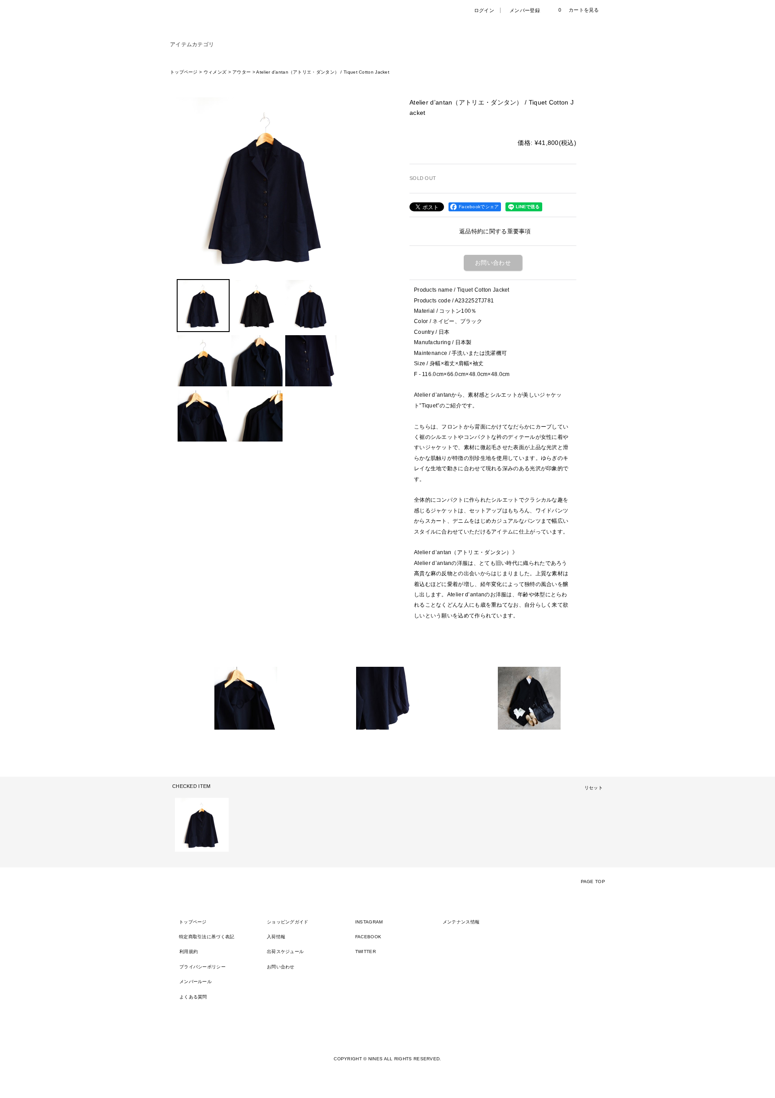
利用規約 (188, 951)
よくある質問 (193, 996)
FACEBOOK (368, 936)
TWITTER (365, 951)
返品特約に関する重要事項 (495, 231)
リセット (593, 787)
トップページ (193, 921)
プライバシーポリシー (202, 966)
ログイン (484, 10)
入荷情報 (276, 936)
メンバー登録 (524, 10)
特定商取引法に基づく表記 (207, 936)
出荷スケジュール (285, 951)
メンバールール (195, 981)
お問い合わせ (493, 262)
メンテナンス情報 (461, 921)
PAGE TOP (593, 881)
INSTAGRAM (369, 921)
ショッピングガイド (288, 921)
